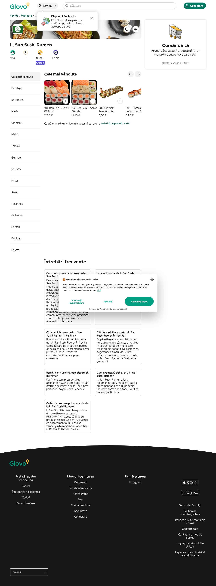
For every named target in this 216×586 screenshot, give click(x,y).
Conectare (80, 516)
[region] (92, 98)
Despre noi (80, 482)
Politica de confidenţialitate (190, 512)
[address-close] (91, 18)
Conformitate (190, 528)
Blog (80, 499)
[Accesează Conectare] (19, 6)
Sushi (126, 123)
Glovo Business (26, 503)
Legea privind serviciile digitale (190, 545)
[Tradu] (136, 29)
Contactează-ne (80, 505)
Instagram (135, 482)
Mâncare (26, 15)
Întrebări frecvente (80, 488)
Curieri (26, 497)
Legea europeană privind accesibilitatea (190, 554)
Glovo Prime (80, 493)
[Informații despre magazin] (127, 29)
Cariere (26, 486)
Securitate (80, 510)
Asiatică (105, 123)
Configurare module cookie (190, 536)
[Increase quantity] (65, 101)
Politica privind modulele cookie (190, 521)
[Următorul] (138, 74)
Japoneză (117, 123)
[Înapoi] (130, 74)
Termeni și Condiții (190, 505)
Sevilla (14, 15)
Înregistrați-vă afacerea (26, 491)
